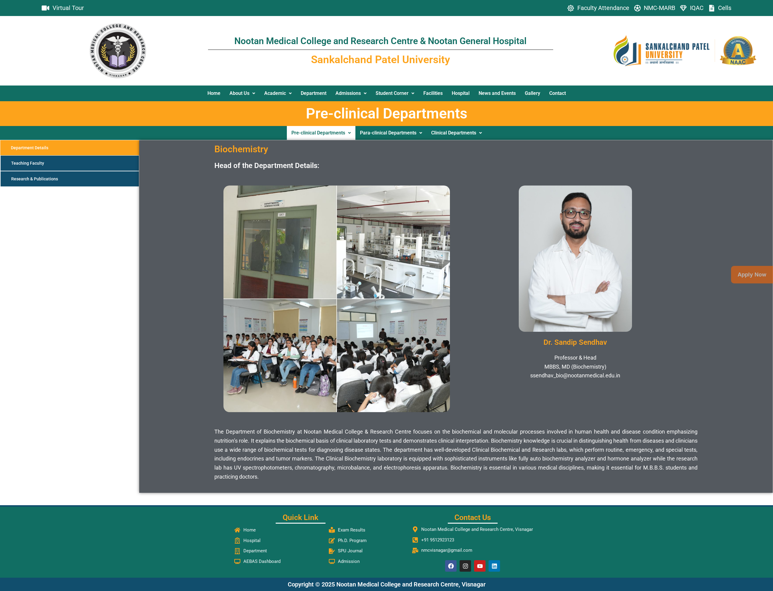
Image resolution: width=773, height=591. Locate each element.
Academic (275, 93)
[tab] (69, 147)
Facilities (433, 93)
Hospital (461, 93)
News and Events (497, 93)
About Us (239, 93)
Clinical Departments (453, 133)
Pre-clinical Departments (318, 133)
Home (213, 93)
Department (313, 93)
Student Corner (392, 93)
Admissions (348, 93)
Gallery (532, 93)
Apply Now (752, 274)
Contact (557, 93)
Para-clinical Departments (388, 133)
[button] (242, 93)
